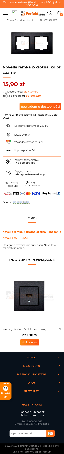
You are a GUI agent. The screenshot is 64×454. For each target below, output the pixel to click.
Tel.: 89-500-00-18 (32, 421)
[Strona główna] (32, 12)
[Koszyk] (59, 12)
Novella (48, 245)
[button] (5, 12)
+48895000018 (49, 20)
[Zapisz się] (50, 433)
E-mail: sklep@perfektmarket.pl (32, 424)
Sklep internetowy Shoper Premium (32, 451)
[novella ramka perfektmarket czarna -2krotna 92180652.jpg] (32, 43)
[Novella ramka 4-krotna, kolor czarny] (32, 295)
